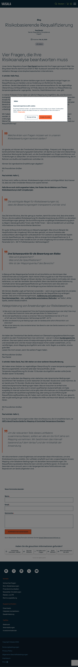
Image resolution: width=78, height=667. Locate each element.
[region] (39, 109)
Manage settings (31, 117)
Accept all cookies (45, 117)
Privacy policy (21, 112)
